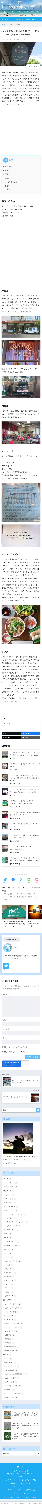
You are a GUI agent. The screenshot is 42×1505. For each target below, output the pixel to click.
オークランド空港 (12, 1304)
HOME (22, 1466)
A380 (8, 1359)
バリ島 (8, 1265)
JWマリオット (11, 1206)
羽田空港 (9, 1343)
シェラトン (10, 1218)
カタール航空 (11, 1382)
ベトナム (9, 1276)
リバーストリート (29, 897)
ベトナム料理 (15, 897)
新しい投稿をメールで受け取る (15, 1052)
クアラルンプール (12, 1245)
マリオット (10, 1202)
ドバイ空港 (10, 1315)
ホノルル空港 (11, 1331)
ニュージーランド (12, 1261)
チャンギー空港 (11, 1312)
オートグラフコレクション (15, 1214)
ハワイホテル (11, 1186)
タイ (8, 1253)
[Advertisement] (21, 129)
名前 (5, 1020)
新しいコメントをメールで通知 (15, 1047)
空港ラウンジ (9, 1300)
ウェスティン (11, 1210)
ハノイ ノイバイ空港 (13, 1323)
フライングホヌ (11, 1366)
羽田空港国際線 (11, 1346)
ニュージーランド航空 (14, 1393)
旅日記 (37, 888)
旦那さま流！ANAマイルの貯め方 (27, 19)
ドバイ (8, 1257)
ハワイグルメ (28, 888)
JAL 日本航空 (11, 1370)
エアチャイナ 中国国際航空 (15, 1374)
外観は (7, 170)
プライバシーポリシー (21, 1493)
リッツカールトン (12, 1226)
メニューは (9, 178)
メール (5, 1029)
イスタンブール (11, 1242)
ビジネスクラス (26, 1483)
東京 (8, 1233)
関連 (8, 189)
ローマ (8, 1284)
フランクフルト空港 (13, 1327)
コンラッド (10, 1199)
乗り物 (8, 1288)
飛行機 (7, 1354)
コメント (6, 994)
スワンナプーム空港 (13, 1308)
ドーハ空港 (10, 1319)
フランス (9, 1269)
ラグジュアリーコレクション (16, 1222)
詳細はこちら (12, 1163)
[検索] (38, 1110)
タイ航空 (9, 1389)
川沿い (6, 900)
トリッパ (18, 894)
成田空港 (9, 1335)
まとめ (7, 186)
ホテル (7, 1191)
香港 (34, 1480)
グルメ (14, 888)
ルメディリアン (11, 1229)
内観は (7, 174)
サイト (4, 1038)
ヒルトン (9, 1195)
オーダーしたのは (11, 182)
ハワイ (20, 888)
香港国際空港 (11, 1350)
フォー (6, 897)
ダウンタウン (8, 894)
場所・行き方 (9, 166)
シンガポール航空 (12, 1386)
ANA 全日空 (10, 1362)
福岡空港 (9, 1339)
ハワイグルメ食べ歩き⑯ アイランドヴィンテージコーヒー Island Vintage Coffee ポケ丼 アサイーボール (25, 777)
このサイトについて (7, 19)
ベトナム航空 (11, 1397)
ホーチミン (10, 1280)
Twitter (6, 970)
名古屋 (8, 1292)
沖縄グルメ (10, 1296)
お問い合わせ (30, 1490)
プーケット (10, 1272)
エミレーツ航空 (11, 1378)
